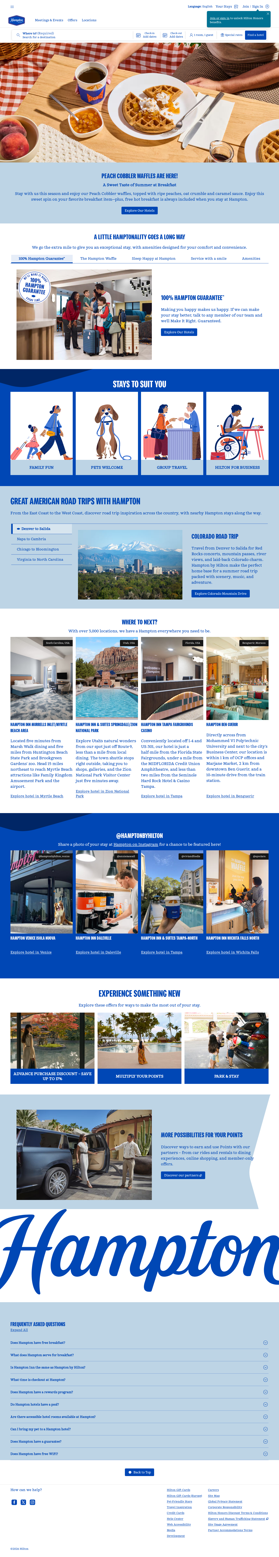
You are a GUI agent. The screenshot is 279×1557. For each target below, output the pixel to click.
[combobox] (72, 35)
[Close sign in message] (268, 13)
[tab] (42, 259)
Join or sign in (219, 18)
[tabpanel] (139, 311)
